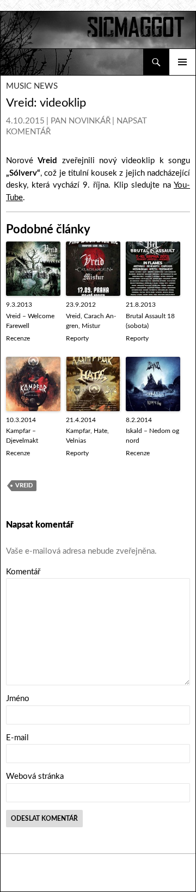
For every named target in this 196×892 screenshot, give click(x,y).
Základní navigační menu (182, 62)
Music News (32, 86)
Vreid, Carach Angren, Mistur (91, 321)
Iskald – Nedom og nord (152, 436)
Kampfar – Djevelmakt (22, 436)
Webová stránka (35, 776)
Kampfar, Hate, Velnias (87, 436)
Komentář (23, 572)
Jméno (17, 699)
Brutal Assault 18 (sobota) (150, 321)
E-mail (17, 738)
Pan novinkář (81, 121)
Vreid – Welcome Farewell (30, 321)
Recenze (18, 338)
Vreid (24, 485)
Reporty (77, 338)
